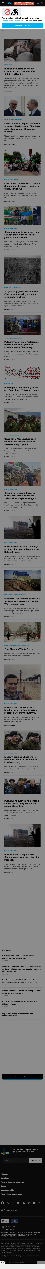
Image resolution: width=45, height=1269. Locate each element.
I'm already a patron (22, 25)
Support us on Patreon (11, 21)
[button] (3, 3)
